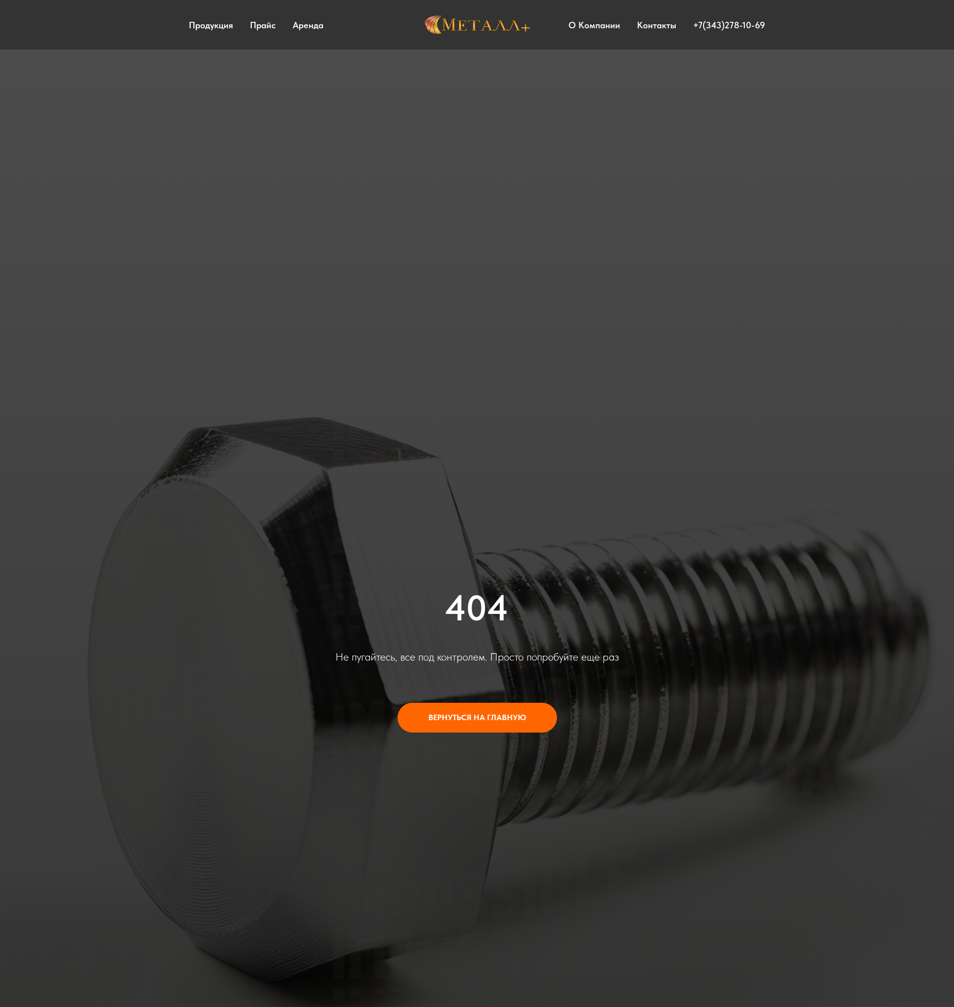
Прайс (263, 25)
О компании (594, 25)
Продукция (211, 25)
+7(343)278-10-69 (729, 25)
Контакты (656, 25)
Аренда (308, 25)
